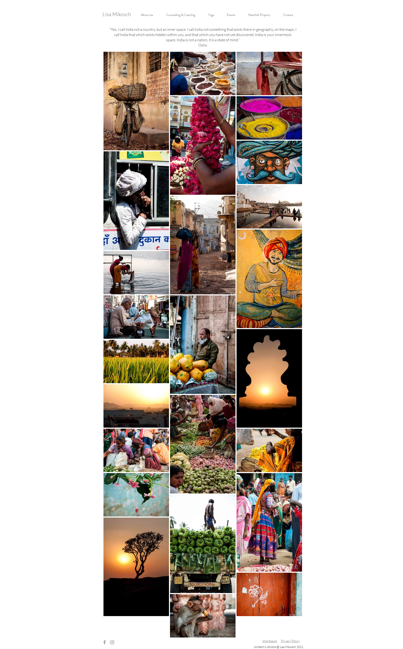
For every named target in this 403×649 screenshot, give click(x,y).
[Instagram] (112, 642)
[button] (181, 15)
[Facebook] (104, 642)
